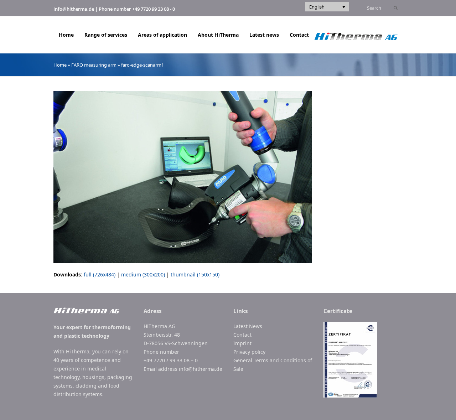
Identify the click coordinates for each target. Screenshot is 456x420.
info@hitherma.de (73, 9)
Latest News (247, 326)
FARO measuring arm (93, 65)
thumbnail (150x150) (195, 274)
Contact (242, 334)
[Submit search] (396, 8)
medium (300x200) (143, 274)
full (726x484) (99, 274)
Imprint (242, 343)
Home (60, 65)
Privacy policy (249, 351)
